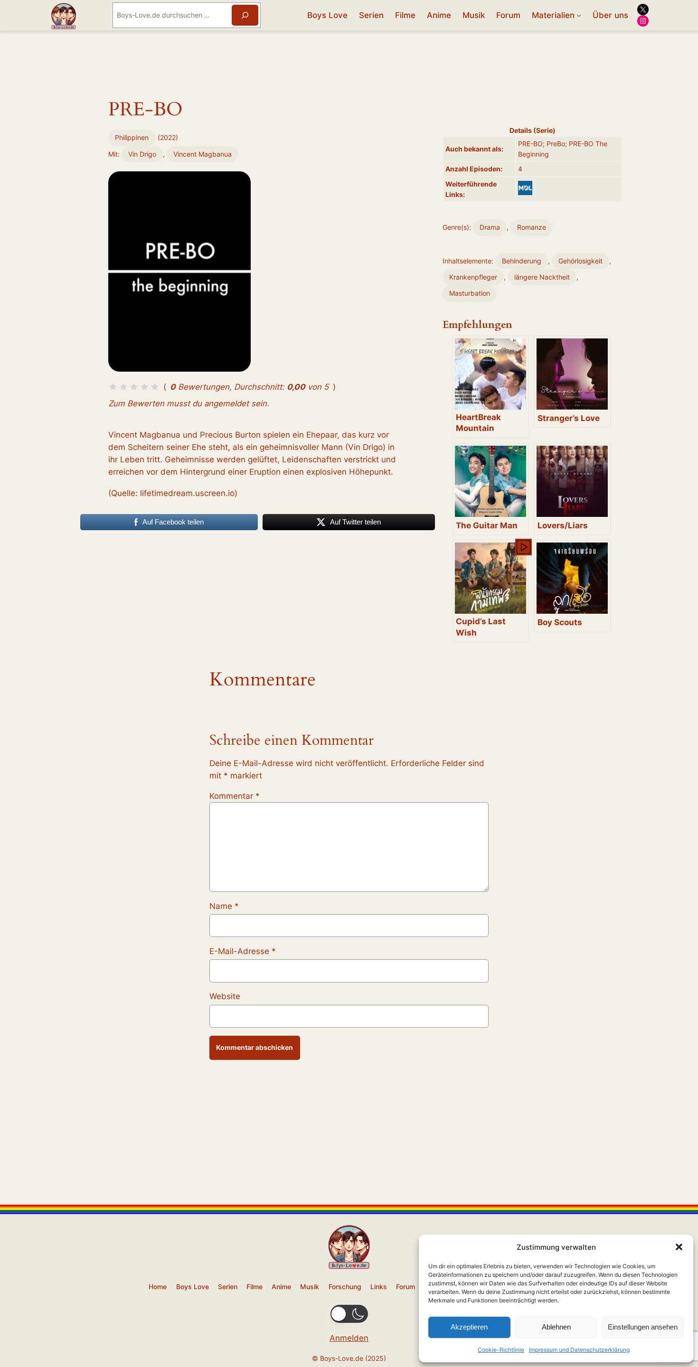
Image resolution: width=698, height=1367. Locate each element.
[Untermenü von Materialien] (578, 15)
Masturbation (469, 293)
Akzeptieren (469, 1327)
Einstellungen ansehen (643, 1327)
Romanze (531, 227)
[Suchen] (245, 15)
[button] (679, 1247)
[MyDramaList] (525, 188)
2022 (168, 137)
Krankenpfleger (473, 277)
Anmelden (349, 1338)
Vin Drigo (142, 154)
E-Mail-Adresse (242, 951)
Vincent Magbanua (202, 154)
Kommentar (234, 796)
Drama (490, 227)
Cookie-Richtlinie (501, 1349)
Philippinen (132, 137)
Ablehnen (556, 1327)
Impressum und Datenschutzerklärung (579, 1349)
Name (224, 906)
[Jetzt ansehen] (523, 546)
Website (224, 996)
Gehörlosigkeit (580, 261)
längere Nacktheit (542, 277)
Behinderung (521, 261)
